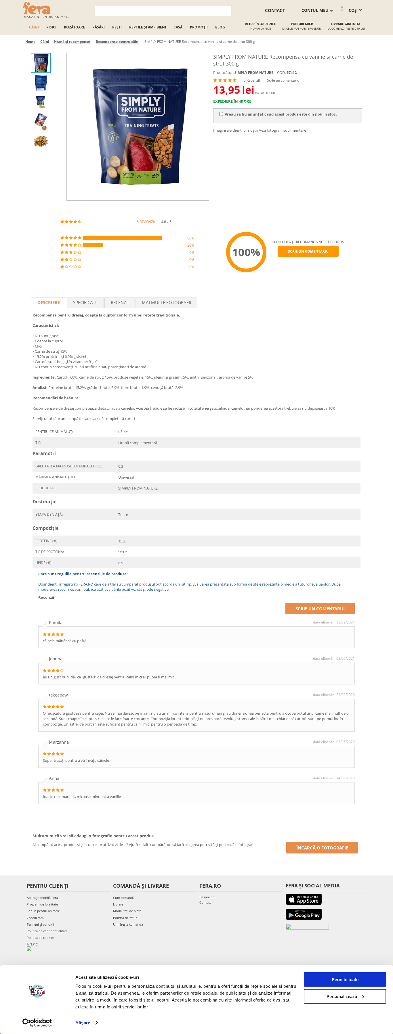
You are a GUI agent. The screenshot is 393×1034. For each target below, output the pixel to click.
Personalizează (342, 996)
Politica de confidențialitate (47, 931)
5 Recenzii (252, 80)
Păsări (98, 27)
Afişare (82, 1022)
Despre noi (207, 897)
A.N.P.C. (33, 944)
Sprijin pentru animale (43, 911)
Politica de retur (125, 918)
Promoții (199, 27)
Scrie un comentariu (283, 80)
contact (275, 10)
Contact (205, 902)
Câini (34, 27)
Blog (220, 27)
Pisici (51, 27)
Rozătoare (74, 27)
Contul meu (35, 918)
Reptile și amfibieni (147, 27)
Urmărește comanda (128, 924)
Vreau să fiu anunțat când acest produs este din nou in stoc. (281, 114)
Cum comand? (123, 897)
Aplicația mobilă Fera (42, 897)
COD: (281, 72)
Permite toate (345, 979)
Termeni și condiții (40, 924)
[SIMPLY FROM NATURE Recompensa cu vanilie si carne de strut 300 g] (138, 126)
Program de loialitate (42, 904)
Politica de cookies (40, 937)
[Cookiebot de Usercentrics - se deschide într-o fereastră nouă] (37, 1022)
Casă (177, 27)
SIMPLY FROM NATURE (253, 72)
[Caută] (227, 10)
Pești (117, 27)
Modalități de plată (127, 911)
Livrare (118, 904)
